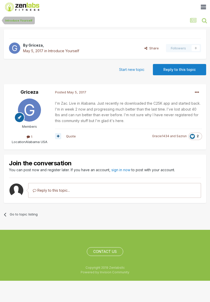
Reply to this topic (179, 69)
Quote (71, 136)
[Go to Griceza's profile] (14, 48)
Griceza (35, 45)
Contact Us (105, 251)
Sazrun (181, 136)
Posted (70, 92)
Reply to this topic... (53, 190)
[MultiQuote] (58, 136)
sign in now (120, 170)
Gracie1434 (160, 136)
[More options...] (197, 92)
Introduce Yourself (63, 51)
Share (153, 48)
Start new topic (131, 69)
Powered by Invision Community (105, 272)
